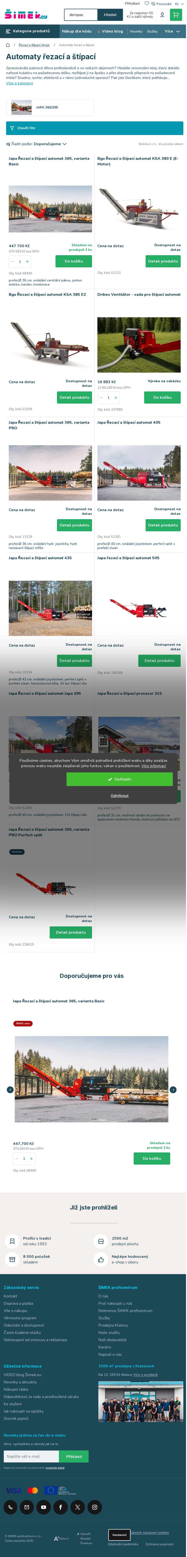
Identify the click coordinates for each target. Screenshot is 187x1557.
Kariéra (103, 1340)
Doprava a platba (18, 1296)
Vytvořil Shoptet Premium (85, 1531)
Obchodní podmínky (120, 1537)
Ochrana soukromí (157, 1537)
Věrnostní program (20, 1311)
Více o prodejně (144, 1368)
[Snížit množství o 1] (12, 260)
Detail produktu (159, 260)
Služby (102, 1311)
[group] (82, 1083)
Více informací (152, 765)
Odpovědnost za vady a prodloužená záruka (41, 1390)
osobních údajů (55, 1461)
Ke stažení (13, 1397)
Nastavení (117, 1528)
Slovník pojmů (16, 1411)
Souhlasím (120, 779)
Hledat (108, 14)
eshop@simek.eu (27, 1500)
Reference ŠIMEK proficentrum (124, 1304)
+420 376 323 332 (10, 1500)
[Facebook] (60, 1498)
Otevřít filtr (26, 128)
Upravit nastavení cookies (147, 1525)
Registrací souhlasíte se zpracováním (34, 1461)
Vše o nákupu (15, 1304)
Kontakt (10, 1289)
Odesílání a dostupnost (24, 1318)
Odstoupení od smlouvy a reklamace (35, 1333)
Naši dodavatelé (111, 1333)
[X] (77, 1500)
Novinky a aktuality (20, 1375)
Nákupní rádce (16, 1382)
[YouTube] (43, 1498)
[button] (24, 1152)
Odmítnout (117, 795)
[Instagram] (94, 1498)
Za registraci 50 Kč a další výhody (137, 14)
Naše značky (107, 1326)
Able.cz (63, 1532)
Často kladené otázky (22, 1326)
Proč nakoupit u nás (114, 1296)
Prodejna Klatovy (111, 1318)
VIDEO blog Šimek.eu (22, 1368)
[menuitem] (77, 31)
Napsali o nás (108, 1347)
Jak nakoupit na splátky (24, 1404)
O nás (102, 1289)
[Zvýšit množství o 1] (27, 260)
